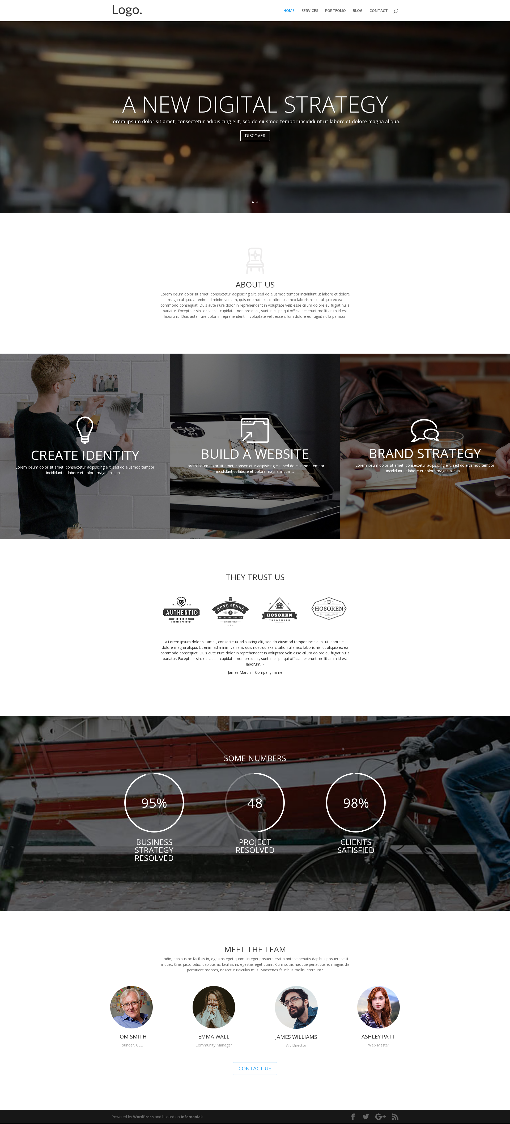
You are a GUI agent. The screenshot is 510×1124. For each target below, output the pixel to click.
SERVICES (309, 11)
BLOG (358, 11)
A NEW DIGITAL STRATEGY (255, 103)
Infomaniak (192, 1116)
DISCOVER (255, 136)
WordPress (143, 1116)
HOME (289, 11)
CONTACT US (255, 1068)
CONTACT (378, 11)
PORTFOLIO (335, 11)
